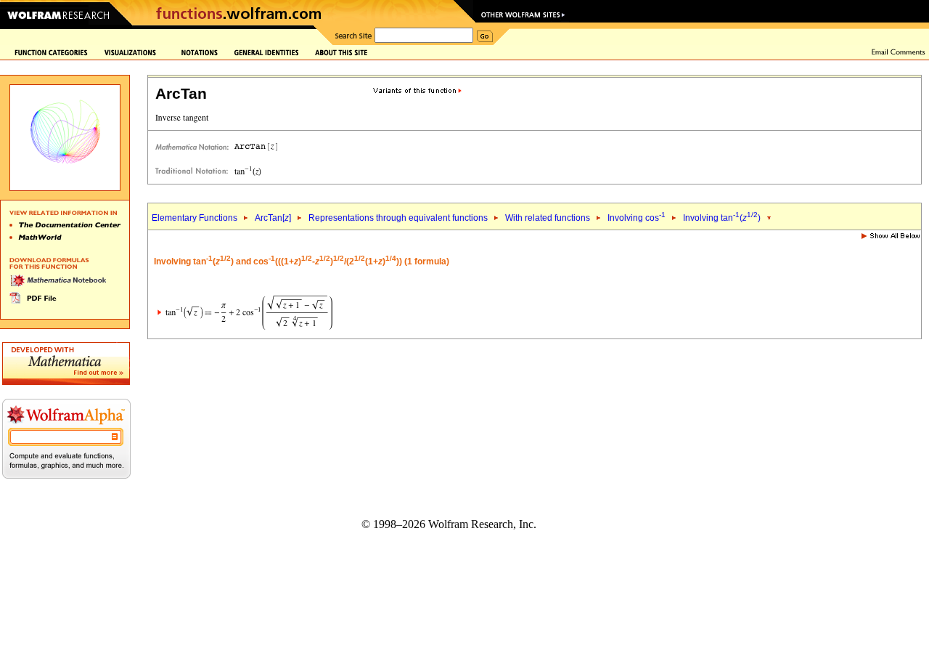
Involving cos (636, 218)
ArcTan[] (273, 218)
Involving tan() (722, 218)
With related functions (547, 218)
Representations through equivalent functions (398, 218)
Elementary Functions (194, 218)
